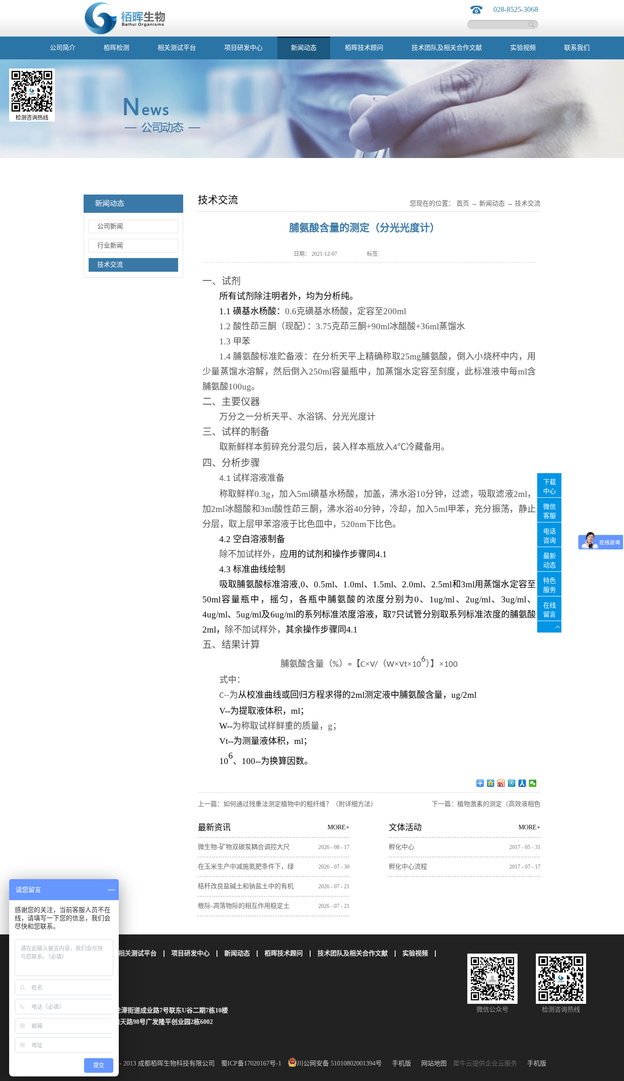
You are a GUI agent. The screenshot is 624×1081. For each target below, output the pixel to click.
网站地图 (432, 1063)
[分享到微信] (533, 783)
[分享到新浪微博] (501, 783)
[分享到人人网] (522, 783)
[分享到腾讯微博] (512, 783)
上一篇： (287, 804)
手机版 (399, 1063)
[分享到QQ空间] (491, 783)
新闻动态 (492, 203)
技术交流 (527, 203)
